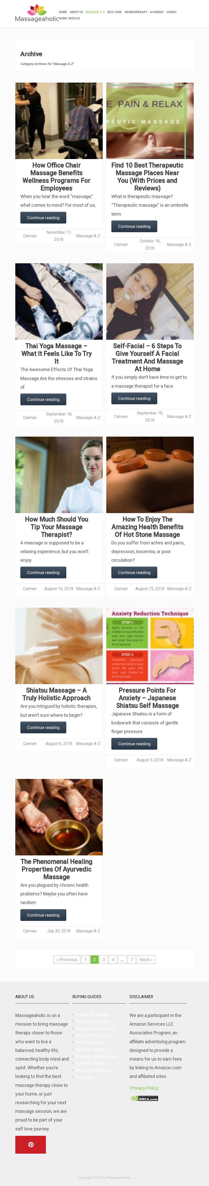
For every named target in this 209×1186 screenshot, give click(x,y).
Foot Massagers (89, 1063)
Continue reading (43, 217)
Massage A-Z (95, 12)
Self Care (114, 12)
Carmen (30, 235)
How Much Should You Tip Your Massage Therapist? (56, 527)
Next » (146, 959)
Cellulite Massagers (92, 1014)
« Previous (67, 959)
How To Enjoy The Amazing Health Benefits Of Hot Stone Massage (148, 527)
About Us (76, 12)
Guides (171, 12)
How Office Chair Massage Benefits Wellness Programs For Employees (56, 177)
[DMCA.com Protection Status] (144, 1099)
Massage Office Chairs (95, 1028)
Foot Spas (84, 1077)
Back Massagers (90, 1042)
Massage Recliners (92, 1021)
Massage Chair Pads (93, 1070)
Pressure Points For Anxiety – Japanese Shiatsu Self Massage (147, 698)
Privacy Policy (144, 1088)
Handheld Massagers (94, 1035)
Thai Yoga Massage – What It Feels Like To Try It (56, 353)
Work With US (69, 18)
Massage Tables (89, 1049)
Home (63, 12)
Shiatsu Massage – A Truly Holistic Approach (56, 694)
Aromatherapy (135, 12)
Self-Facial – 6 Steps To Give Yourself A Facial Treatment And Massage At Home (147, 357)
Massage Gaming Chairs (96, 1056)
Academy (157, 12)
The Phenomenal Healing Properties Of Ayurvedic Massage (56, 869)
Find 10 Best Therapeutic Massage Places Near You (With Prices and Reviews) (147, 177)
